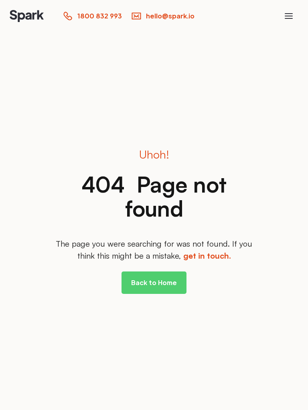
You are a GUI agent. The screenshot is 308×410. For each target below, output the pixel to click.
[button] (288, 16)
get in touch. (207, 256)
